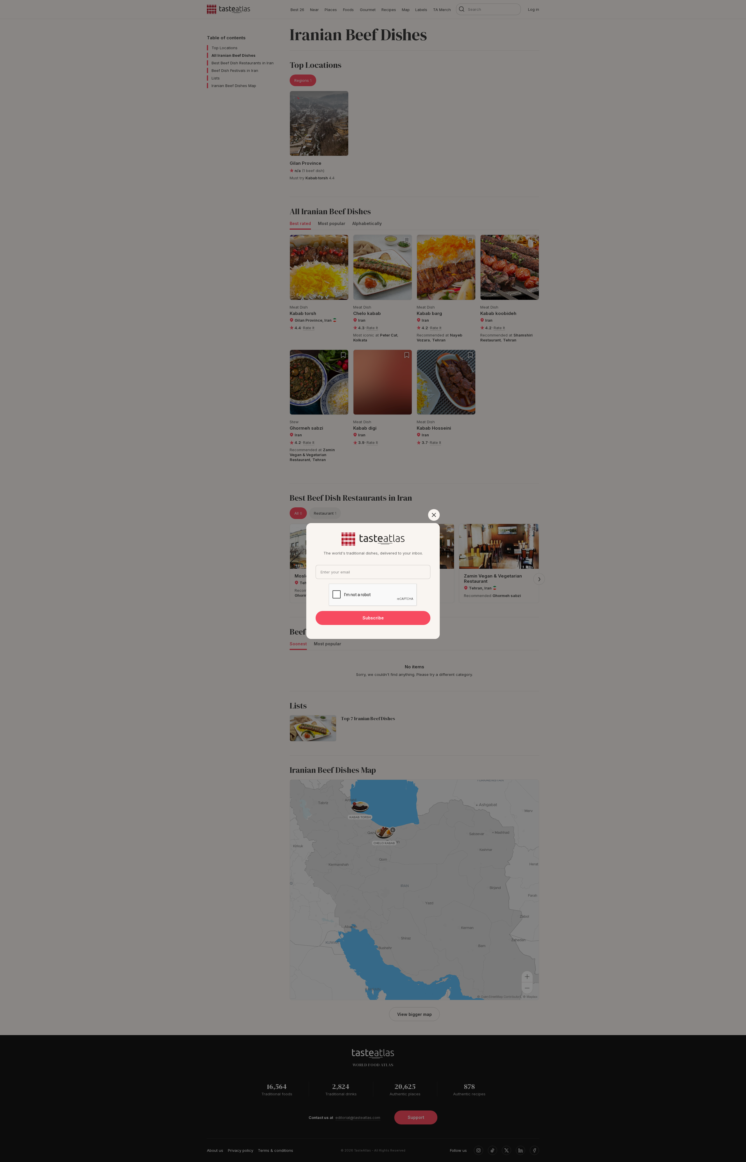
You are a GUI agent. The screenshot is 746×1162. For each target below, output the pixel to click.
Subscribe (373, 617)
